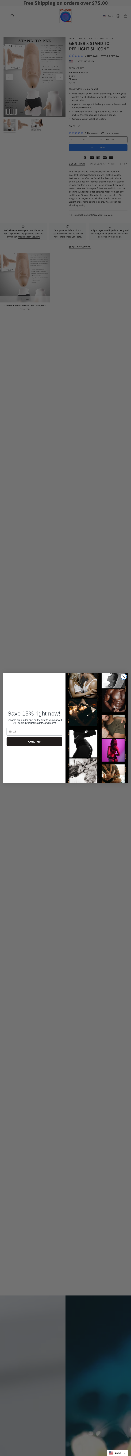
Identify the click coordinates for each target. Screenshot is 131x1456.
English (118, 1453)
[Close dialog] (124, 677)
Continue (34, 741)
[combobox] (117, 1453)
